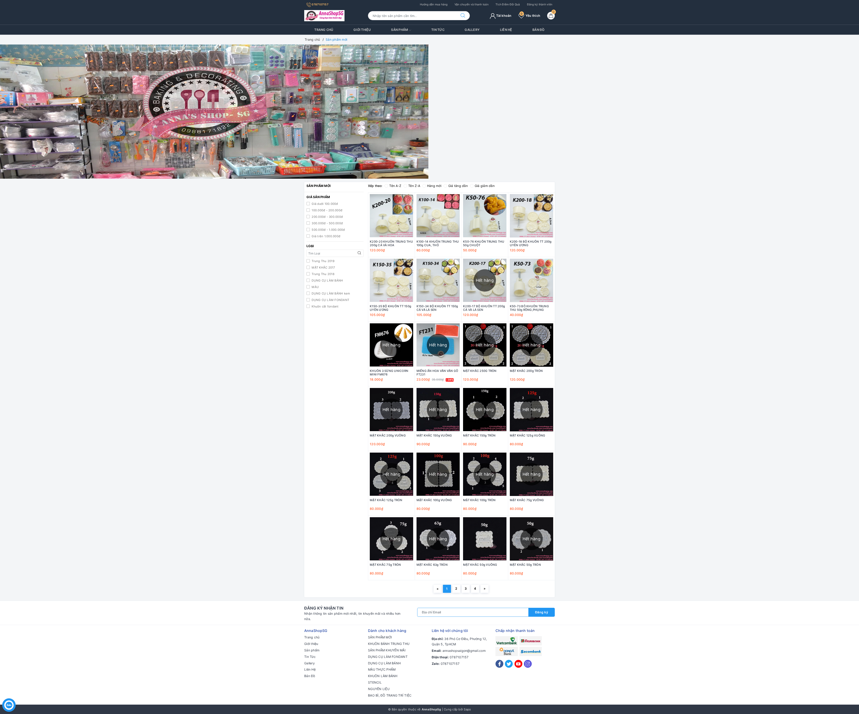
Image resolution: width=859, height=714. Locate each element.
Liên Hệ (506, 30)
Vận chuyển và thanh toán (472, 4)
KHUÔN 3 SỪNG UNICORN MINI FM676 (389, 372)
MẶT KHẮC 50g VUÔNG (480, 564)
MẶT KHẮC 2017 (323, 267)
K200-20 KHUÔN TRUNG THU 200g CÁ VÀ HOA (391, 243)
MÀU (315, 287)
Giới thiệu (362, 30)
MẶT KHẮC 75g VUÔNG (527, 500)
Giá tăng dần (458, 186)
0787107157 (319, 4)
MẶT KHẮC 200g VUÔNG (388, 435)
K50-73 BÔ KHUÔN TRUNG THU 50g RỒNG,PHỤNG (529, 308)
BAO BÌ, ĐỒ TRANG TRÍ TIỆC (389, 695)
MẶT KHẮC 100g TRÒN (479, 500)
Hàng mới (434, 186)
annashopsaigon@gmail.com (464, 651)
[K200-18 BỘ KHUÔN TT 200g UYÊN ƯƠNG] (531, 215)
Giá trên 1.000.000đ (325, 236)
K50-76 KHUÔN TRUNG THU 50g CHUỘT (483, 243)
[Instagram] (528, 664)
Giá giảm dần (485, 186)
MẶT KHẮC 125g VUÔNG (527, 435)
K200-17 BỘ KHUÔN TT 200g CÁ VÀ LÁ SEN (484, 308)
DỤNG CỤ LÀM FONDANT (330, 300)
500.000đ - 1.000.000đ (328, 229)
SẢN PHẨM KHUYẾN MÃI (387, 650)
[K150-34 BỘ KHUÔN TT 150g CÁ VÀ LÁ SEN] (438, 280)
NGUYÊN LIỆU (378, 689)
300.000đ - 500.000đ (327, 223)
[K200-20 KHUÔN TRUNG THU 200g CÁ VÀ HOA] (391, 215)
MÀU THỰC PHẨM (381, 669)
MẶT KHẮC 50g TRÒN (525, 564)
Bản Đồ (538, 30)
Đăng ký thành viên (540, 4)
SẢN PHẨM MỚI (380, 637)
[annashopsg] (324, 15)
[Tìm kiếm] (463, 15)
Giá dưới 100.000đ (324, 204)
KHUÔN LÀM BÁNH (383, 676)
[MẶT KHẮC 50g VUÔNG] (484, 539)
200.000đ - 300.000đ (327, 216)
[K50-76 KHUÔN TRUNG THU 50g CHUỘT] (484, 215)
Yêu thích (530, 15)
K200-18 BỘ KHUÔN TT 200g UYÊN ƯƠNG (531, 243)
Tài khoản (503, 15)
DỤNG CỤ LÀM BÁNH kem (330, 293)
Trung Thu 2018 (322, 274)
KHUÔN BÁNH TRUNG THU (388, 644)
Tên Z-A (414, 186)
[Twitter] (509, 664)
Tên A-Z (395, 186)
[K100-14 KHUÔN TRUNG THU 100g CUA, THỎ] (438, 215)
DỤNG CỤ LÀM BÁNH (327, 280)
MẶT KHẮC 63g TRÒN (432, 564)
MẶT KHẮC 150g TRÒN (479, 435)
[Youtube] (518, 664)
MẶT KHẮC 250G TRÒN (480, 371)
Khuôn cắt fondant (325, 306)
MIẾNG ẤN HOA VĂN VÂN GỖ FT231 (437, 372)
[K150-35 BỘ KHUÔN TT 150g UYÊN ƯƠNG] (391, 280)
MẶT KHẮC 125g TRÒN (386, 500)
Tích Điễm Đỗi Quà (507, 4)
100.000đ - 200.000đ (326, 210)
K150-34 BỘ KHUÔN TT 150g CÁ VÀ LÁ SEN (437, 308)
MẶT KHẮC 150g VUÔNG (434, 435)
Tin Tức (437, 30)
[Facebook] (499, 664)
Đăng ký (541, 612)
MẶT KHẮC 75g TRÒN (385, 564)
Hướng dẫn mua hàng (434, 4)
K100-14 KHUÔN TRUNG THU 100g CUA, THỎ (438, 243)
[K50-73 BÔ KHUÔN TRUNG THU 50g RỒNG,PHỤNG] (531, 280)
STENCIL (375, 682)
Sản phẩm (400, 30)
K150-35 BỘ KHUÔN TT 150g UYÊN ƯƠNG (390, 308)
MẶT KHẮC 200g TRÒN (526, 371)
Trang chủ (323, 30)
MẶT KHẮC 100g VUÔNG (434, 500)
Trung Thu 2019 (322, 261)
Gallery (472, 30)
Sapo (467, 709)
